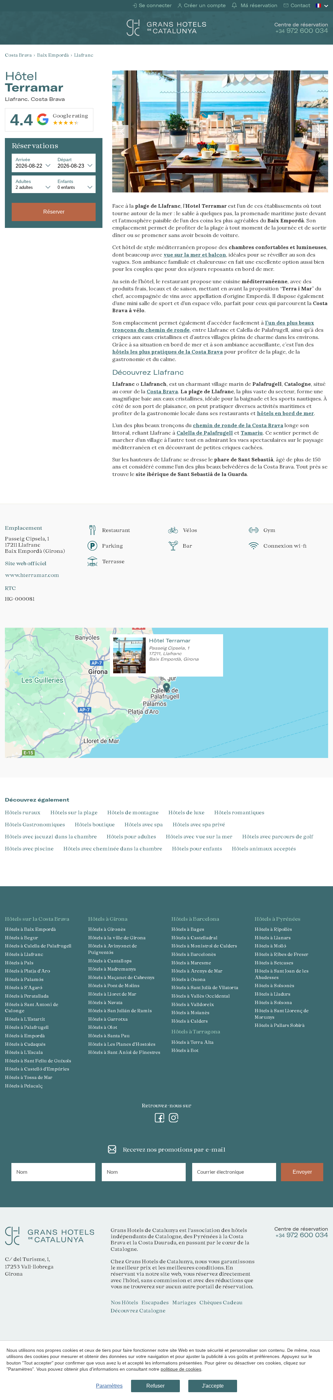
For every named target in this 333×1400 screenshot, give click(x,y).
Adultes (23, 181)
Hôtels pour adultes (131, 836)
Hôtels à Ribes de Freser (282, 954)
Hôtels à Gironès (107, 929)
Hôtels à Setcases (274, 962)
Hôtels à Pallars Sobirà (280, 1025)
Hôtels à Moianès (190, 1012)
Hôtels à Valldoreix (192, 1004)
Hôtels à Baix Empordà (30, 929)
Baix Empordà (53, 55)
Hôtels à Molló (270, 945)
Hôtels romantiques (239, 812)
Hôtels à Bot (184, 1050)
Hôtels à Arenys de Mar (197, 970)
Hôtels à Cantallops (110, 960)
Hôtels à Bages (187, 929)
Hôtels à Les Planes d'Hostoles (121, 1044)
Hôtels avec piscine (29, 848)
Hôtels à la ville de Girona (117, 937)
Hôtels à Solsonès (274, 985)
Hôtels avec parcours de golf (277, 836)
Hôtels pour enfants (197, 848)
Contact (299, 5)
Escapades (155, 1302)
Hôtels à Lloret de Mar (112, 994)
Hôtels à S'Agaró (23, 987)
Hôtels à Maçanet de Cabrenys (121, 977)
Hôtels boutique (95, 824)
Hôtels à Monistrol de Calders (204, 945)
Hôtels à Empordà (25, 1035)
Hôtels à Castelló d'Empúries (37, 1068)
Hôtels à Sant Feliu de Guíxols (38, 1060)
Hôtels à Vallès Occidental (200, 996)
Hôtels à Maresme (191, 962)
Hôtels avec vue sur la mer (199, 836)
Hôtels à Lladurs (272, 994)
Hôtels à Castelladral (194, 937)
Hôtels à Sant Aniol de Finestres (124, 1052)
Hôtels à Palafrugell (27, 1027)
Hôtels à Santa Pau (109, 1035)
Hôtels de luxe (186, 812)
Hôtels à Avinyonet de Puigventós (112, 949)
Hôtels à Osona (188, 979)
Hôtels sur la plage (74, 812)
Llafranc (83, 55)
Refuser (155, 1386)
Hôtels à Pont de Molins (114, 985)
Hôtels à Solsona (273, 1002)
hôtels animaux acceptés (264, 848)
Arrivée (23, 159)
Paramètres (109, 1386)
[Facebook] (160, 1116)
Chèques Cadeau (221, 1302)
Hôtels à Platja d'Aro (27, 970)
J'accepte (213, 1386)
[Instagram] (174, 1116)
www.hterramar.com (32, 575)
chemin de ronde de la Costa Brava (238, 425)
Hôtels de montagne (133, 812)
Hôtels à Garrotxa (108, 1019)
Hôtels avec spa (144, 824)
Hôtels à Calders (189, 1021)
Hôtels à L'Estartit (25, 1019)
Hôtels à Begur (21, 937)
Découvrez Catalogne (138, 1310)
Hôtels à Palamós (24, 979)
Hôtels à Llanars (273, 937)
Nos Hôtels (124, 1302)
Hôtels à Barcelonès (193, 954)
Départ (65, 159)
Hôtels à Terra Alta (192, 1042)
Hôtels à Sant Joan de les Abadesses (282, 974)
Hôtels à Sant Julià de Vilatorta (204, 987)
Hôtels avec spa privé (199, 824)
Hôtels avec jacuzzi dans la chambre (51, 836)
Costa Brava (18, 55)
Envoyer (302, 1172)
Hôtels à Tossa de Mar (29, 1077)
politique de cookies (181, 1369)
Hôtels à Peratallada (27, 996)
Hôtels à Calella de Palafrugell (38, 945)
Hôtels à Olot (102, 1027)
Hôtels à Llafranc (24, 954)
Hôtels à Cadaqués (25, 1044)
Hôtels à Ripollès (273, 929)
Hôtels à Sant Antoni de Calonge (31, 1007)
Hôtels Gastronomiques (35, 824)
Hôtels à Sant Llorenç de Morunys (282, 1014)
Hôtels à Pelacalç (24, 1085)
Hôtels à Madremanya (112, 969)
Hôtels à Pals (19, 962)
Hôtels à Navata (105, 1002)
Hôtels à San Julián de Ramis (120, 1010)
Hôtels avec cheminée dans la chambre (112, 848)
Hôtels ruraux (23, 812)
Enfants (65, 181)
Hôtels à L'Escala (24, 1052)
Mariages (184, 1302)
